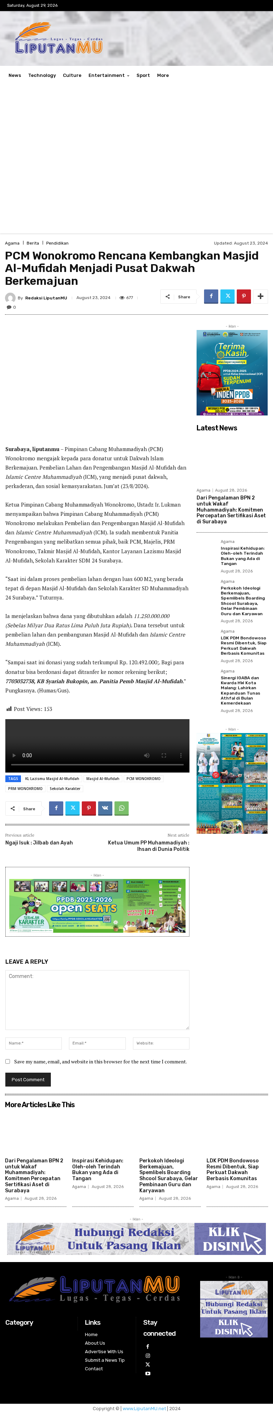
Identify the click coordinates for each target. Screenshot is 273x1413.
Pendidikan (57, 243)
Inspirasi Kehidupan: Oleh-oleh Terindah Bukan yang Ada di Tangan (243, 556)
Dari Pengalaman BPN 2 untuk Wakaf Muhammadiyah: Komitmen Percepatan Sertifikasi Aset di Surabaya (231, 510)
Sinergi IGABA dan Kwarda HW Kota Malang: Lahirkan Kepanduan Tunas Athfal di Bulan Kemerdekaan (240, 690)
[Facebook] (211, 296)
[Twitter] (227, 296)
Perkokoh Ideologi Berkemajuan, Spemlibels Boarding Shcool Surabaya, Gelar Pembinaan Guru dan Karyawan (243, 601)
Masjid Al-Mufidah (102, 778)
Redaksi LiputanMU (46, 298)
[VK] (105, 808)
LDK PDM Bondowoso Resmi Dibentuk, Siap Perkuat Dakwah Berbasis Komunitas (244, 645)
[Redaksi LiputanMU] (11, 298)
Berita (33, 243)
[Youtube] (147, 1373)
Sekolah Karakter (65, 788)
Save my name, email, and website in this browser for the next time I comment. (100, 1061)
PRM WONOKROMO (25, 788)
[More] (260, 296)
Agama (12, 243)
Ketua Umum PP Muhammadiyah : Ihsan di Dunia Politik (148, 846)
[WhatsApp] (121, 808)
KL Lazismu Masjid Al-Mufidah (52, 778)
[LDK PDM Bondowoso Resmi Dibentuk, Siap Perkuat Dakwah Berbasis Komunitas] (206, 639)
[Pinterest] (244, 296)
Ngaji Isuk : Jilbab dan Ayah (39, 843)
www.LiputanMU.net (144, 1408)
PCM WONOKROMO (144, 778)
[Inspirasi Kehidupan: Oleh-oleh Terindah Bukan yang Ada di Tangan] (206, 550)
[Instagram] (147, 1355)
